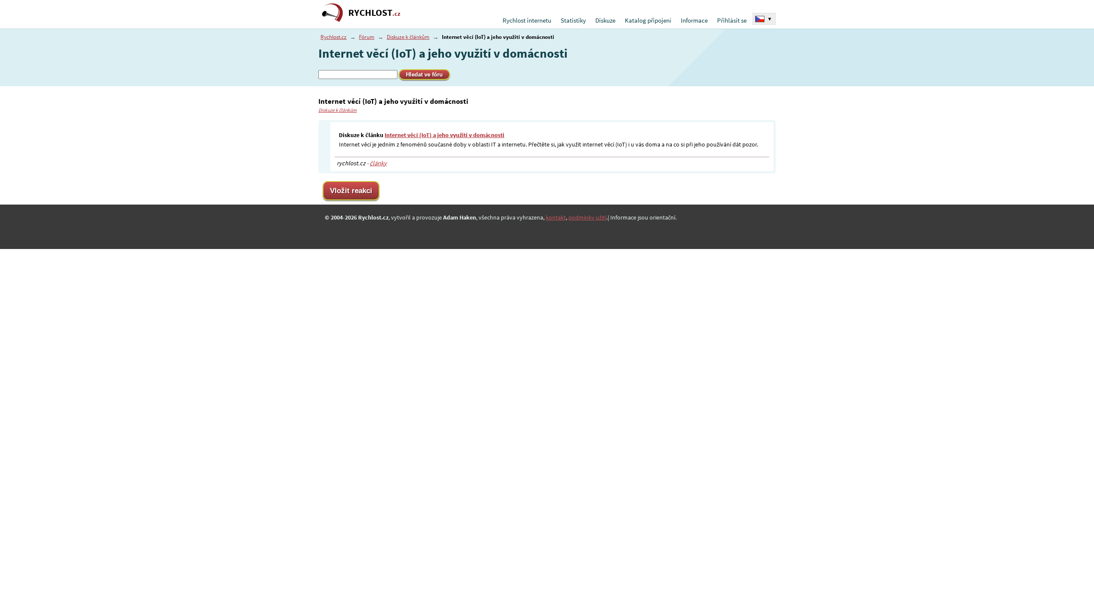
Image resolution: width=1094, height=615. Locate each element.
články (378, 163)
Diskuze (605, 20)
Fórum (366, 37)
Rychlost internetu (527, 20)
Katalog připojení (648, 20)
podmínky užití (587, 217)
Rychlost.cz (334, 37)
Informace (694, 20)
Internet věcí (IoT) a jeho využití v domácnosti (444, 135)
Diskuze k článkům (408, 37)
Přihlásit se (732, 20)
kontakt (556, 217)
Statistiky (573, 20)
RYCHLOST (374, 12)
